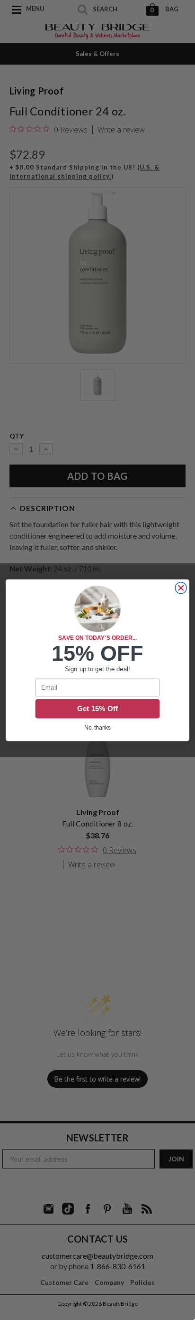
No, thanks (97, 727)
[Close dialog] (180, 587)
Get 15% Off (97, 708)
